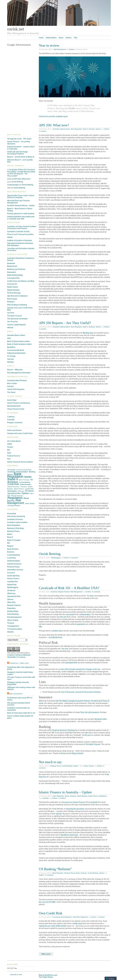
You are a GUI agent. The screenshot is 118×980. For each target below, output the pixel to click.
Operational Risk (14, 493)
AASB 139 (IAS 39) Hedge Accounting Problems (17, 153)
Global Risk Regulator (15, 389)
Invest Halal (11, 400)
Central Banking (67, 766)
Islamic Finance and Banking (18, 403)
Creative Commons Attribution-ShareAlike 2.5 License (19, 656)
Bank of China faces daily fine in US (21, 713)
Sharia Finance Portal (15, 409)
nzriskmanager (13, 185)
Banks (67, 796)
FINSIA (10, 237)
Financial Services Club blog (63, 730)
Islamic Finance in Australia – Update (65, 792)
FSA (9, 459)
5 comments (96, 592)
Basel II (85, 129)
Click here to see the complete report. (53, 116)
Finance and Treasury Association (20, 234)
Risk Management (60, 49)
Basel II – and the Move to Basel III (20, 157)
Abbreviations (51, 38)
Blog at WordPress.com (48, 975)
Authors (68, 38)
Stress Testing (29, 503)
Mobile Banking (13, 290)
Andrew (71, 49)
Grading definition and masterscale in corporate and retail (21, 218)
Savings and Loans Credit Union (20, 433)
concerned (70, 614)
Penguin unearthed (14, 423)
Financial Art (12, 284)
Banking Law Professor (16, 269)
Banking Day (88, 333)
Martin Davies (12, 287)
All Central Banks (14, 441)
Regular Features (64, 592)
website (59, 814)
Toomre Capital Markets (16, 325)
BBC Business (16, 694)
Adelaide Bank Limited (16, 335)
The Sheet (11, 392)
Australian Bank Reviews (17, 380)
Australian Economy (15, 519)
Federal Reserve (13, 456)
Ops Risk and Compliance (17, 296)
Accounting (56, 917)
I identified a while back (69, 835)
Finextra (10, 386)
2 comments (49, 875)
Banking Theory (56, 766)
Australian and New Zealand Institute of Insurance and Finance (21, 228)
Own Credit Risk (50, 913)
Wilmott (10, 328)
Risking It (10, 302)
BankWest (11, 347)
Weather (10, 632)
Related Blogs (12, 611)
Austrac (10, 447)
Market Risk (11, 585)
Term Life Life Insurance (89, 712)
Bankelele (11, 263)
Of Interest (29, 491)
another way (57, 631)
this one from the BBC (47, 902)
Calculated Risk (71, 663)
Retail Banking (13, 614)
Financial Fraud (13, 567)
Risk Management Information (19, 373)
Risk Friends (12, 299)
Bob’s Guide (12, 383)
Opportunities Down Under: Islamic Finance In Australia (20, 197)
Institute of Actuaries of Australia (19, 240)
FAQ (75, 38)
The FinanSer (12, 322)
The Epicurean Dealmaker (17, 319)
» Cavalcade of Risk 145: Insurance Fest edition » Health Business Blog (21, 171)
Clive (9, 179)
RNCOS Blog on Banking (17, 305)
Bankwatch (11, 272)
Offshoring (21, 491)
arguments (81, 624)
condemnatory (84, 614)
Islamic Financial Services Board (20, 462)
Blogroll (10, 546)
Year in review (49, 45)
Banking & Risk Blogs (15, 528)
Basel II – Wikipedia (15, 370)
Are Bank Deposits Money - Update (21, 206)
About (61, 38)
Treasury (10, 623)
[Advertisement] (21, 90)
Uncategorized (13, 626)
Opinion (98, 129)
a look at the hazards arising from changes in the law (79, 669)
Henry (63, 753)
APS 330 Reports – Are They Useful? (65, 323)
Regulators (102, 796)
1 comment (42, 131)
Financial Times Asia (19, 663)
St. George (11, 356)
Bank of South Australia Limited (19, 344)
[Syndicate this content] (8, 663)
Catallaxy (11, 417)
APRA (9, 444)
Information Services (15, 570)
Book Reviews (12, 549)
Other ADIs (11, 602)
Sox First (10, 313)
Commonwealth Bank (15, 350)
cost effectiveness (55, 637)
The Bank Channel (93, 744)
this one (63, 617)
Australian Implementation (61, 129)
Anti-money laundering (23, 470)
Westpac (10, 362)
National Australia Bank (16, 353)
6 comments (74, 558)
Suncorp (10, 359)
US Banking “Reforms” (55, 869)
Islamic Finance (93, 796)
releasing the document (75, 809)
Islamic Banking (82, 796)
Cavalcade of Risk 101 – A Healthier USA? (69, 588)
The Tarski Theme (46, 977)
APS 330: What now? (54, 125)
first (91, 596)
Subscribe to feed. (16, 974)
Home (41, 38)
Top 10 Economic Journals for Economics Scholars (81, 692)
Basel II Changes (24, 480)
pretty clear (77, 924)
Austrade (46, 798)
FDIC (9, 453)
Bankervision (12, 266)
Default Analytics (25, 484)
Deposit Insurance (13, 486)
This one (64, 649)
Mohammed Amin (14, 406)
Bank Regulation (76, 129)
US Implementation (13, 505)
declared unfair (101, 719)
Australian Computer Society (18, 232)
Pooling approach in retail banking (20, 214)
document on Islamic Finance (73, 802)
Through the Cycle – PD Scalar (19, 139)
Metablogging (55, 558)
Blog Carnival (77, 753)
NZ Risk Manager (14, 293)
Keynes (91, 766)
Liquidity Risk (29, 489)
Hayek (86, 766)
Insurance (24, 486)
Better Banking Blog (15, 275)
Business (92, 129)
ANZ (9, 338)
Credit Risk (76, 917)
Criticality (10, 420)
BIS (8, 450)
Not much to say (50, 762)
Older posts (46, 954)
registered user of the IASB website (52, 926)
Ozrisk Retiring (49, 554)
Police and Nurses (14, 430)
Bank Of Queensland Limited (18, 341)
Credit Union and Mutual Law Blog (20, 281)
